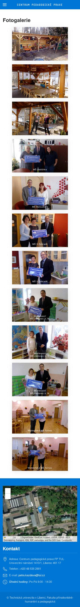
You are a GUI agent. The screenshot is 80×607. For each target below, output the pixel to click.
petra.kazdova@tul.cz (31, 575)
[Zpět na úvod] (40, 4)
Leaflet (9, 537)
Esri (18, 537)
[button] (5, 4)
